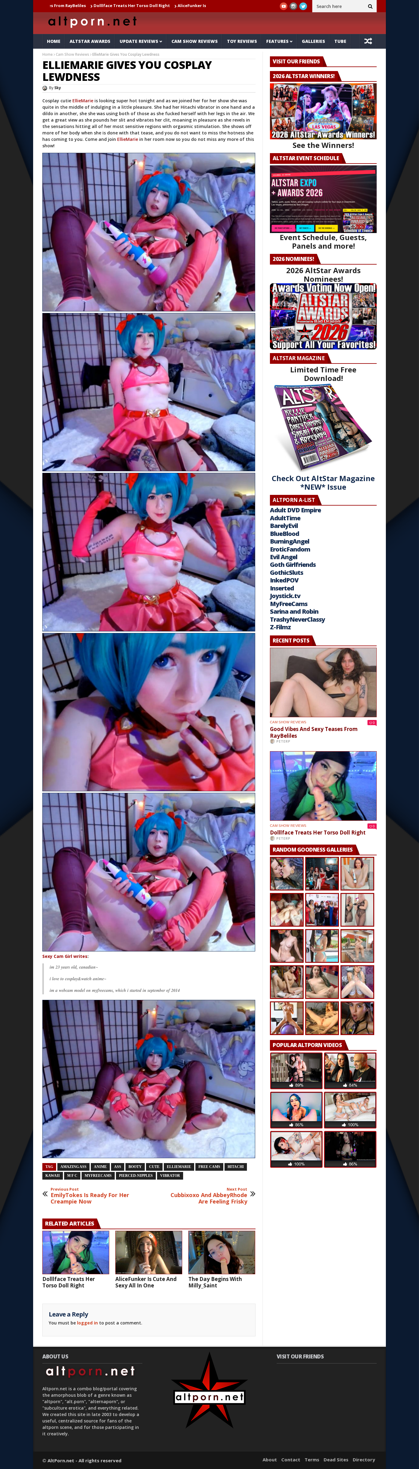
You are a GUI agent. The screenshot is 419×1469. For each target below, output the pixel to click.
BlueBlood (284, 533)
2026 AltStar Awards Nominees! (323, 274)
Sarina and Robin (294, 611)
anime (100, 1167)
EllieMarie (83, 101)
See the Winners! (323, 145)
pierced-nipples (136, 1175)
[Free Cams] (149, 232)
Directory (364, 1459)
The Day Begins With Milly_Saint (215, 1282)
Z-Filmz (280, 627)
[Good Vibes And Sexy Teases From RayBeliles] (323, 682)
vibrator (170, 1175)
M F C (72, 1175)
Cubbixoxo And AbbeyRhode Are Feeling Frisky (209, 1196)
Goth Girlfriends (293, 564)
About (270, 1459)
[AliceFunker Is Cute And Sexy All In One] (148, 1252)
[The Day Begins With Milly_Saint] (221, 1252)
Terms (312, 1459)
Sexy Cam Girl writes (64, 956)
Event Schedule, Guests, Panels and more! (323, 241)
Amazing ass (73, 1167)
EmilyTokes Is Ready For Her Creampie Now (90, 1196)
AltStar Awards (90, 41)
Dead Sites (336, 1459)
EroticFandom (290, 549)
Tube (340, 41)
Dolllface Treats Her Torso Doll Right (68, 1282)
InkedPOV (284, 580)
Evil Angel (283, 557)
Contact (290, 1459)
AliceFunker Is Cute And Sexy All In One (132, 5)
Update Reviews (139, 41)
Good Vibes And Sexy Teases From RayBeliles (314, 732)
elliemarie (179, 1167)
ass (117, 1167)
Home (53, 41)
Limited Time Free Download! (323, 373)
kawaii (52, 1175)
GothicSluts (286, 572)
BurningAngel (289, 541)
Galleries (313, 41)
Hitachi (236, 1167)
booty (135, 1167)
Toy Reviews (242, 41)
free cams (209, 1167)
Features (277, 41)
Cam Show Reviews (194, 41)
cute (154, 1167)
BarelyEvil (284, 526)
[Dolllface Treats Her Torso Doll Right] (75, 1252)
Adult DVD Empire (295, 510)
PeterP (283, 741)
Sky (57, 87)
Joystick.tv (285, 596)
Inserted (282, 588)
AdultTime (285, 518)
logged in (87, 1323)
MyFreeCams (98, 1175)
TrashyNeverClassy (297, 619)
